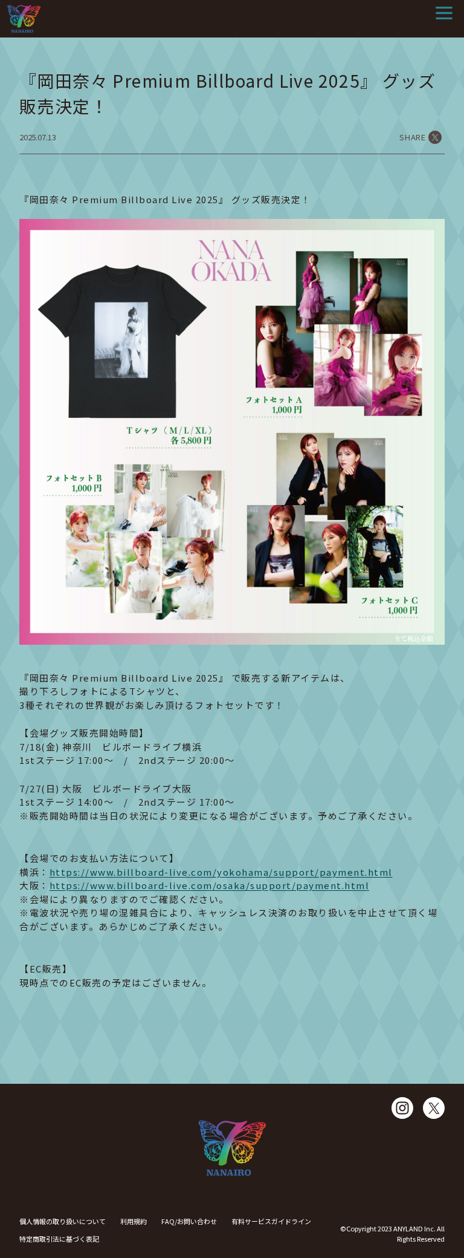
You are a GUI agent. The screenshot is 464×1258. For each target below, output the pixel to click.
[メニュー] (444, 13)
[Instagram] (402, 1108)
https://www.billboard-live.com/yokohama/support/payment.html (221, 871)
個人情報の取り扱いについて (62, 1221)
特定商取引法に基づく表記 (59, 1238)
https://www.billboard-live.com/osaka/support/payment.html (210, 885)
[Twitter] (434, 1108)
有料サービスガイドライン (271, 1221)
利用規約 (133, 1221)
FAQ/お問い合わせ (189, 1221)
